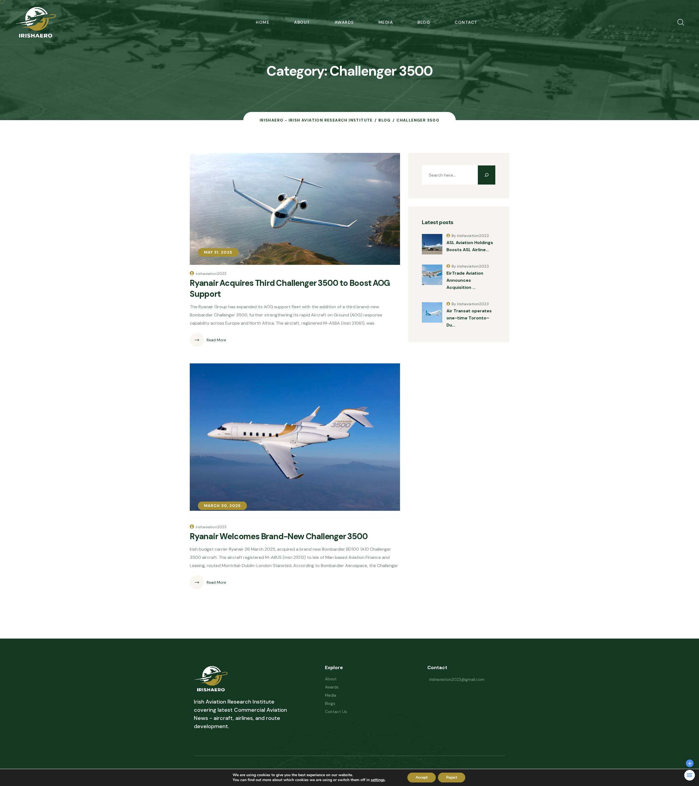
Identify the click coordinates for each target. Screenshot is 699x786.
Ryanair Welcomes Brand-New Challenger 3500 (279, 536)
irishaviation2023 (211, 273)
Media (385, 22)
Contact (466, 22)
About (302, 22)
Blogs (330, 703)
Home (262, 22)
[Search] (486, 175)
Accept (422, 777)
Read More (216, 339)
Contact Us (336, 711)
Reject (451, 777)
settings (378, 780)
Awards (344, 22)
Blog (423, 22)
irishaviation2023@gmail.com (456, 679)
